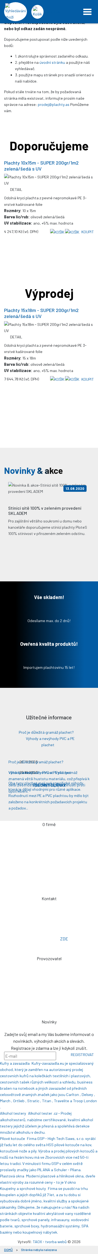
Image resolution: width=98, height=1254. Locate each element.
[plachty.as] (49, 11)
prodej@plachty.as (53, 104)
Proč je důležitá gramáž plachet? (46, 732)
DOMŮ (8, 1250)
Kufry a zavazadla (15, 1063)
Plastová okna (12, 1176)
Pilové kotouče (12, 1138)
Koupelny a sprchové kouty (23, 1188)
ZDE (64, 938)
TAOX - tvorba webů (50, 1241)
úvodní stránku (52, 62)
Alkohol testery (13, 1113)
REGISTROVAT (82, 1054)
